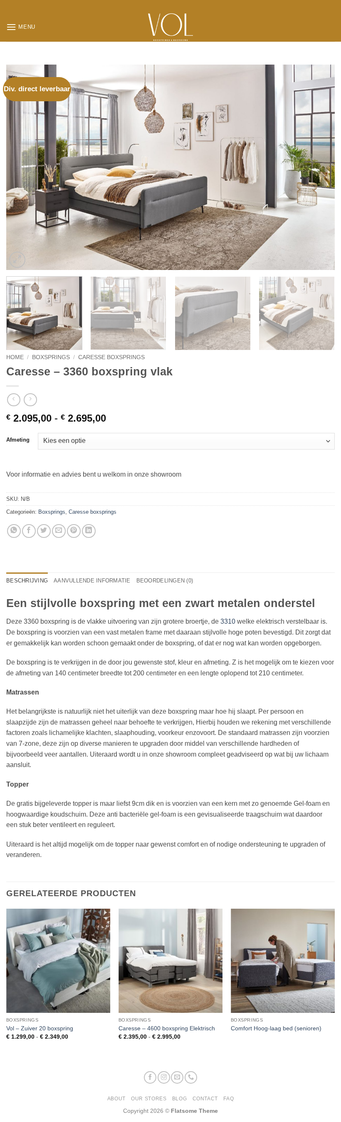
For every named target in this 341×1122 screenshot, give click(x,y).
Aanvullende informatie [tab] (92, 580)
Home (15, 357)
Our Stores (148, 1099)
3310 (227, 621)
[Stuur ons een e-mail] (177, 1077)
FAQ (228, 1099)
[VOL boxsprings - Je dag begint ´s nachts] (170, 27)
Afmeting (18, 440)
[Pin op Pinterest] (74, 531)
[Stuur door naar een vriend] (59, 531)
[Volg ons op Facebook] (150, 1077)
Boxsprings (51, 357)
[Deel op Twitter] (44, 531)
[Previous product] (30, 399)
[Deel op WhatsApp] (14, 531)
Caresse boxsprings (111, 357)
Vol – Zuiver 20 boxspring (39, 1028)
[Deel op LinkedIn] (89, 531)
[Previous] (23, 167)
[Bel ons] (191, 1077)
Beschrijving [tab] (27, 580)
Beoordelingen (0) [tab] (164, 580)
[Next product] (13, 399)
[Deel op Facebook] (29, 531)
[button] (20, 27)
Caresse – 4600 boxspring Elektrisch (167, 1028)
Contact (205, 1099)
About (116, 1099)
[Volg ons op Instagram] (164, 1077)
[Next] (317, 167)
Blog (179, 1099)
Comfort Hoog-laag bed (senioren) (276, 1028)
